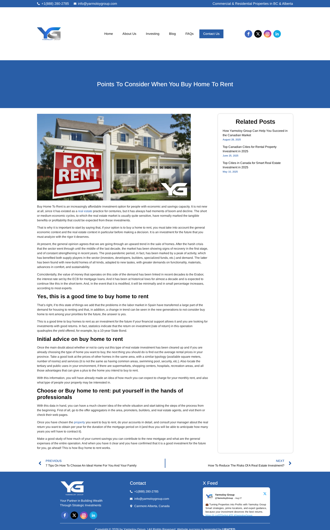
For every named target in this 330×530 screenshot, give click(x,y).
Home (108, 34)
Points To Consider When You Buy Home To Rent (165, 84)
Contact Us (211, 34)
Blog (172, 34)
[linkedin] (277, 34)
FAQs (189, 34)
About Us (129, 34)
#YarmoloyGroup (243, 515)
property (79, 422)
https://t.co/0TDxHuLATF (219, 515)
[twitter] (258, 34)
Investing (152, 34)
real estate (85, 211)
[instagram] (267, 34)
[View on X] (265, 494)
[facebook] (248, 34)
